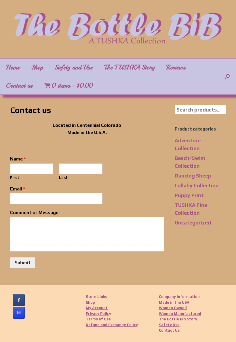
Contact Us (169, 330)
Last (63, 177)
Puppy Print (189, 195)
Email (17, 189)
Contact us (19, 86)
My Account (97, 308)
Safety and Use (74, 67)
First (14, 177)
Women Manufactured (180, 313)
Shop (37, 67)
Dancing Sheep (193, 176)
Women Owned (173, 308)
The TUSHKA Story (129, 67)
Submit (23, 262)
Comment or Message (34, 212)
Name (18, 159)
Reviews (176, 67)
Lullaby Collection (197, 185)
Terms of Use (98, 319)
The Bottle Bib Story (178, 319)
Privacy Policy (98, 313)
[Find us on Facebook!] (19, 300)
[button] (227, 76)
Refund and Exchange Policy (112, 325)
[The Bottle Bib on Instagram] (19, 313)
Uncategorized (193, 223)
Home (13, 67)
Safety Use (169, 325)
